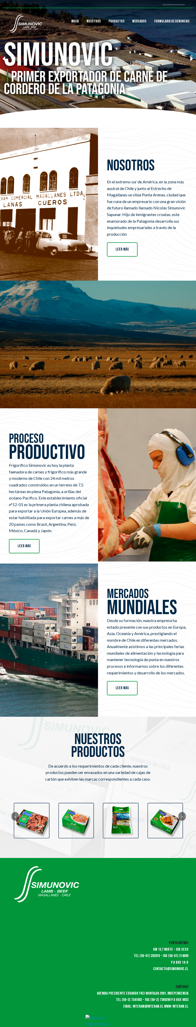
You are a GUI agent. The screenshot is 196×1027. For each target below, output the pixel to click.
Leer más (122, 249)
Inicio (75, 21)
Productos (116, 21)
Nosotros (94, 21)
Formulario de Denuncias (172, 21)
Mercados (139, 21)
